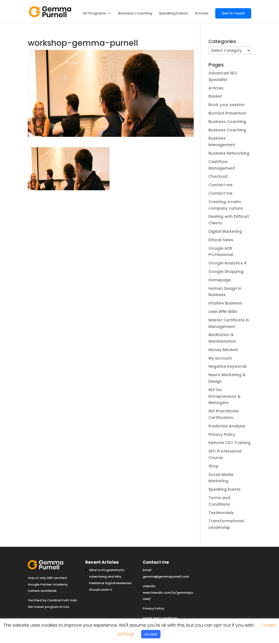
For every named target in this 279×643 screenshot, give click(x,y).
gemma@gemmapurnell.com (166, 576)
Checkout (218, 176)
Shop (213, 466)
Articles (201, 13)
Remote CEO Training (229, 442)
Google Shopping (225, 271)
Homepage (219, 280)
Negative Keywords (227, 366)
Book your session (226, 104)
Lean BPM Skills (222, 311)
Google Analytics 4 (227, 263)
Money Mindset (223, 349)
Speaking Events (173, 13)
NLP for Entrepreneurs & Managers (224, 396)
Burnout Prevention (227, 113)
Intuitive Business (225, 303)
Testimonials (221, 512)
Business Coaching (135, 13)
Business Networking (228, 153)
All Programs (94, 13)
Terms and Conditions (160, 618)
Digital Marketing (225, 231)
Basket (215, 96)
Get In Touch (233, 13)
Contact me (220, 185)
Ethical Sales (220, 240)
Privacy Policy (221, 434)
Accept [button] (150, 634)
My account (220, 358)
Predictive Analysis (226, 426)
